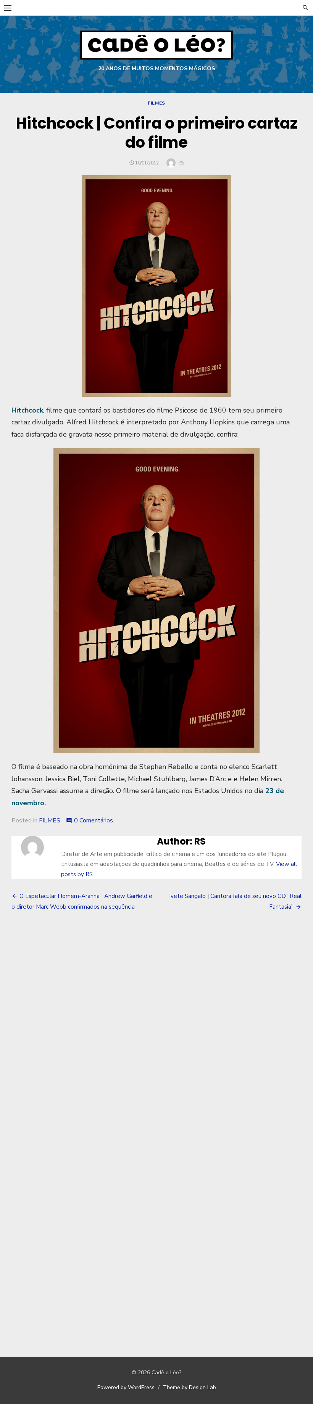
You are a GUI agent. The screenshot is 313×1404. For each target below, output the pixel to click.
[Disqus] (156, 1029)
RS (180, 162)
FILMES (156, 103)
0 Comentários (93, 820)
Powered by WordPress (126, 1387)
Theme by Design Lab (189, 1387)
